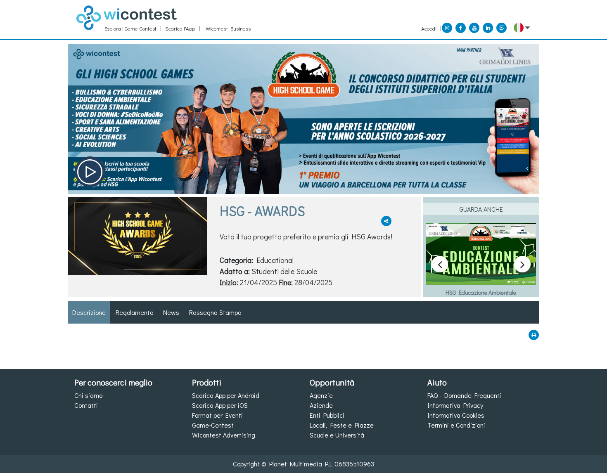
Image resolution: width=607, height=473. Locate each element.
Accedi (428, 28)
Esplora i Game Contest (130, 28)
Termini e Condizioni (456, 425)
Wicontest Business (228, 28)
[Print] (534, 335)
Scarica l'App (180, 28)
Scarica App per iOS (220, 405)
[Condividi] (386, 221)
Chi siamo (88, 395)
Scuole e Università (337, 434)
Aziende (321, 405)
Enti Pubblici (327, 415)
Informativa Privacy (455, 405)
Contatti (86, 405)
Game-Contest (213, 425)
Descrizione (89, 312)
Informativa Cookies (455, 415)
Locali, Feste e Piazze (342, 425)
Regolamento (134, 312)
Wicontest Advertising (223, 434)
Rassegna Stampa (215, 312)
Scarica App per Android (225, 395)
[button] (522, 28)
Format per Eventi (217, 415)
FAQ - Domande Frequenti (464, 395)
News (171, 312)
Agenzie (321, 395)
